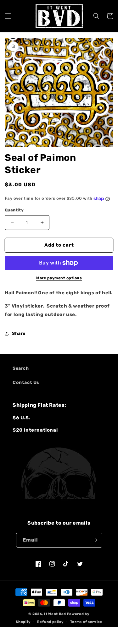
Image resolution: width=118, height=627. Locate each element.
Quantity (14, 210)
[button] (8, 16)
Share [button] (18, 333)
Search (21, 368)
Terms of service (86, 622)
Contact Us (26, 382)
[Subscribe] (95, 540)
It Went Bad (55, 614)
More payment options (59, 278)
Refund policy (50, 622)
